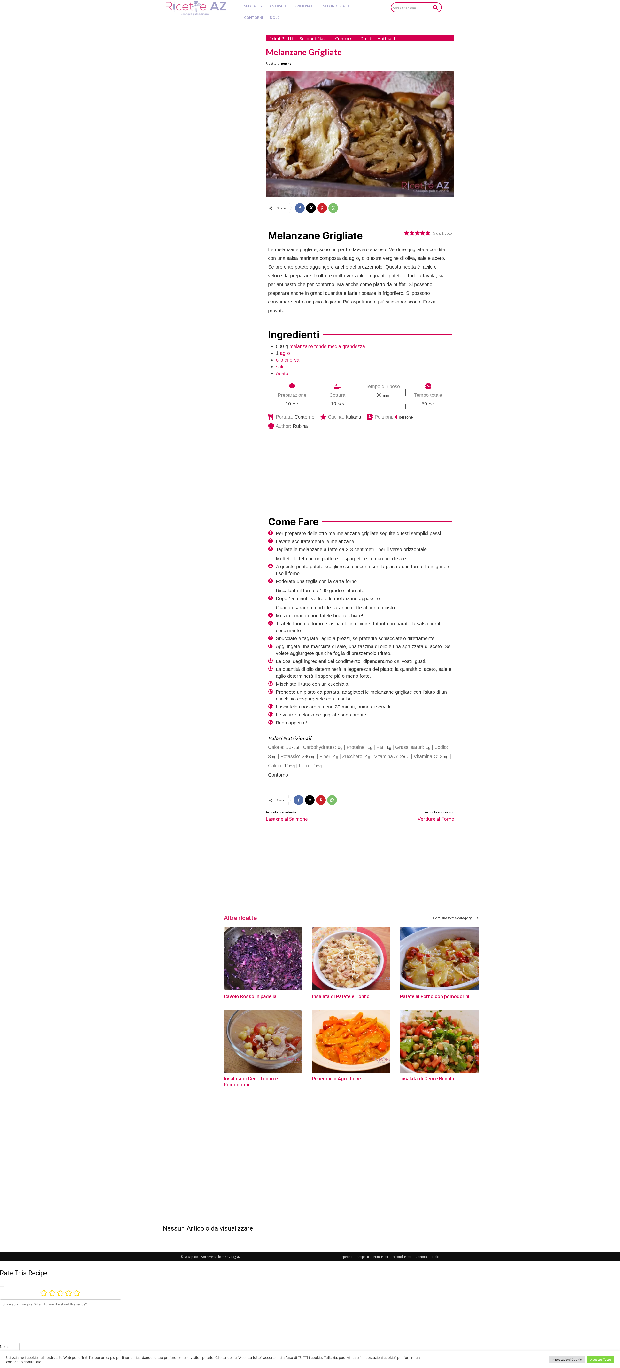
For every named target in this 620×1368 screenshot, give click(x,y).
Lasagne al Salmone (287, 819)
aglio (285, 353)
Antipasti (363, 1257)
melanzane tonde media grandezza (327, 346)
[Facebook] (300, 208)
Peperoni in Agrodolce (336, 1078)
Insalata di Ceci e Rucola (427, 1078)
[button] (406, 233)
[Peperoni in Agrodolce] (351, 1041)
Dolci (435, 1257)
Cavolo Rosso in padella (250, 996)
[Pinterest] (322, 208)
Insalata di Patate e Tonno (341, 996)
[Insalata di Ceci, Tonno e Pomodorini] (263, 1041)
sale (280, 366)
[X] (311, 208)
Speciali (347, 1257)
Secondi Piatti (402, 1257)
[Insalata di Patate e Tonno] (351, 958)
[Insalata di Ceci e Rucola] (439, 1041)
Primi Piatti (380, 1257)
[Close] (2, 1286)
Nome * (6, 1347)
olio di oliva (287, 360)
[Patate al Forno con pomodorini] (439, 958)
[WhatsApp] (333, 208)
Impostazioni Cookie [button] (567, 1359)
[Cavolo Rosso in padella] (263, 958)
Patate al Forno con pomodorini (434, 996)
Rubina (286, 63)
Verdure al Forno (436, 819)
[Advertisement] (210, 103)
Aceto (282, 373)
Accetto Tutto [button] (600, 1359)
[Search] (435, 7)
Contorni (422, 1257)
